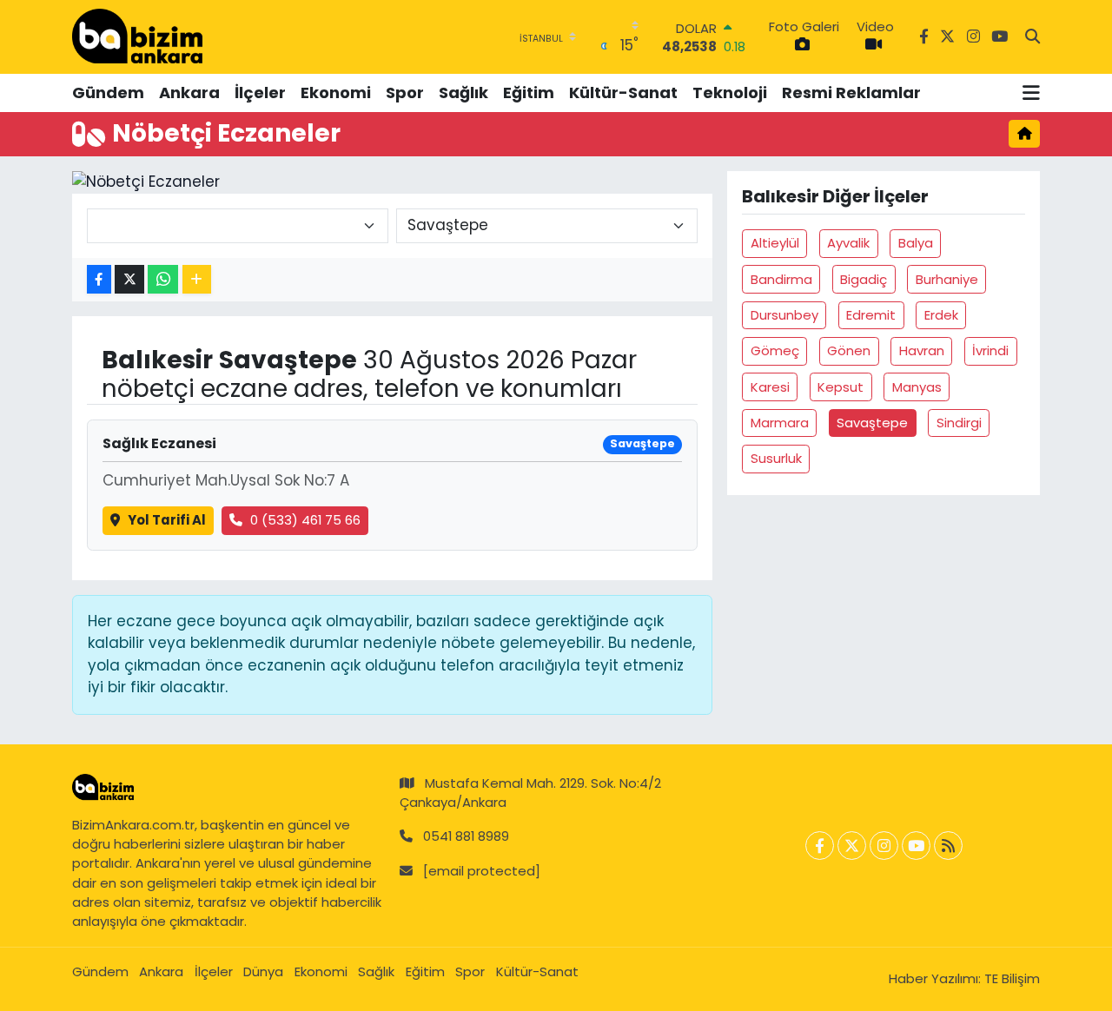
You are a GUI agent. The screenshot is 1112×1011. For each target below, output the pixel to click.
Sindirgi (959, 422)
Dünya (263, 971)
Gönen (848, 350)
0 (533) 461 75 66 (305, 520)
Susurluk (776, 458)
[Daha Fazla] (196, 279)
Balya (915, 243)
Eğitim (528, 92)
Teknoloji (729, 92)
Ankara (189, 92)
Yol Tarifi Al (167, 520)
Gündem (108, 92)
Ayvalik (848, 243)
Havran (921, 350)
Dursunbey (784, 315)
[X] (851, 845)
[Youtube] (916, 845)
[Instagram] (884, 845)
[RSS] (948, 845)
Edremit (871, 315)
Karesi (770, 387)
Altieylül (775, 243)
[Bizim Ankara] (137, 36)
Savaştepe (872, 422)
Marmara (780, 422)
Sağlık (463, 92)
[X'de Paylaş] (129, 279)
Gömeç (775, 350)
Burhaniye (947, 279)
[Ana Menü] (1031, 93)
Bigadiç (863, 279)
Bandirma (781, 279)
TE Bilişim (1012, 978)
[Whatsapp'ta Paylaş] (163, 279)
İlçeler (260, 92)
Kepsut (840, 387)
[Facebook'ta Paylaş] (99, 279)
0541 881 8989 (466, 836)
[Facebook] (819, 845)
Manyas (917, 387)
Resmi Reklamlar (851, 92)
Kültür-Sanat (623, 92)
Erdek (941, 315)
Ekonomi (336, 92)
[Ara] (1032, 37)
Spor (405, 92)
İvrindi (990, 350)
